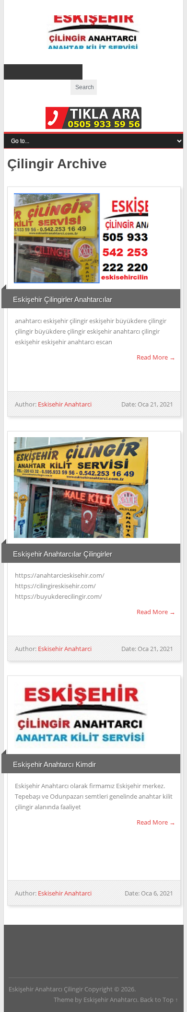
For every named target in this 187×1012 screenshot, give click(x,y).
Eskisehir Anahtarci (65, 404)
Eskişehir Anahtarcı (110, 999)
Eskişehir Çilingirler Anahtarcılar (62, 299)
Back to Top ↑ (159, 999)
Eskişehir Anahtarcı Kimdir (54, 764)
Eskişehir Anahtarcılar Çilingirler (62, 554)
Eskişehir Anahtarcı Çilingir (93, 32)
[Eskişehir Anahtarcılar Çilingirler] (80, 487)
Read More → (156, 357)
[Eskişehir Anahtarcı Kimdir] (80, 715)
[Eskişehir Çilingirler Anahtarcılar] (80, 238)
